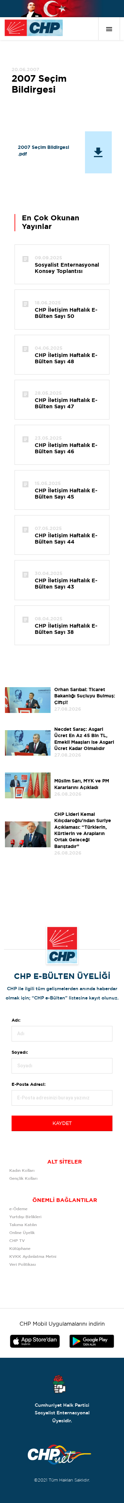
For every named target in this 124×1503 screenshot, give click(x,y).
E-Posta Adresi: (29, 1084)
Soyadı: (20, 1052)
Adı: (16, 1020)
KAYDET (62, 1124)
